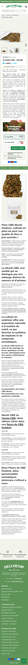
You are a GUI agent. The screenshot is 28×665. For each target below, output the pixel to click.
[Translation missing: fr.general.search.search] (24, 11)
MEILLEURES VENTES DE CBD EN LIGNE (12, 591)
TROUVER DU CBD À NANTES (9, 648)
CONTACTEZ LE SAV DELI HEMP (10, 615)
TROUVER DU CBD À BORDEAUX (10, 645)
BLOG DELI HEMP (6, 594)
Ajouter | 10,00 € (18, 148)
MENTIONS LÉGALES (7, 610)
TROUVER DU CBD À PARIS (9, 631)
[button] (4, 50)
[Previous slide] (3, 50)
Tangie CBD (9, 418)
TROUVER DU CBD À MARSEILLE (10, 634)
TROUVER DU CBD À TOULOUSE (10, 642)
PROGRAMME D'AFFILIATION (9, 621)
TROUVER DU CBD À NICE (8, 650)
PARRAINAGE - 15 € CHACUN (9, 624)
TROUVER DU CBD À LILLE (8, 637)
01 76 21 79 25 (20, 556)
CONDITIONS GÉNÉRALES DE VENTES (12, 607)
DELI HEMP (16, 662)
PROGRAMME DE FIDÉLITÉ (9, 613)
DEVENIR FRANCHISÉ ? (8, 618)
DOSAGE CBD (5, 600)
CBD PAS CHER (5, 597)
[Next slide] (25, 50)
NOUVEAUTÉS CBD (7, 588)
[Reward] (23, 660)
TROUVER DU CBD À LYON (8, 639)
